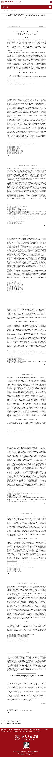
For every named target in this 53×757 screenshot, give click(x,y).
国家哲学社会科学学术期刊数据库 (15, 729)
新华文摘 (9, 731)
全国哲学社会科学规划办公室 (36, 729)
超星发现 (46, 729)
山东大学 (4, 731)
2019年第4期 (25, 11)
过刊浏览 (20, 11)
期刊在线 (15, 11)
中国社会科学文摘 (17, 731)
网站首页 (11, 11)
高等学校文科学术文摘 (27, 731)
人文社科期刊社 (37, 731)
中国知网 (26, 729)
